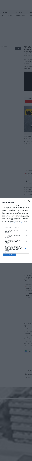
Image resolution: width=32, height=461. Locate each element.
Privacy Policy (24, 260)
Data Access (16, 260)
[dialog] (16, 230)
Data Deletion (7, 260)
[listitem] (16, 227)
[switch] (26, 230)
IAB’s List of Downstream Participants (18, 222)
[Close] (29, 201)
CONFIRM (9, 254)
